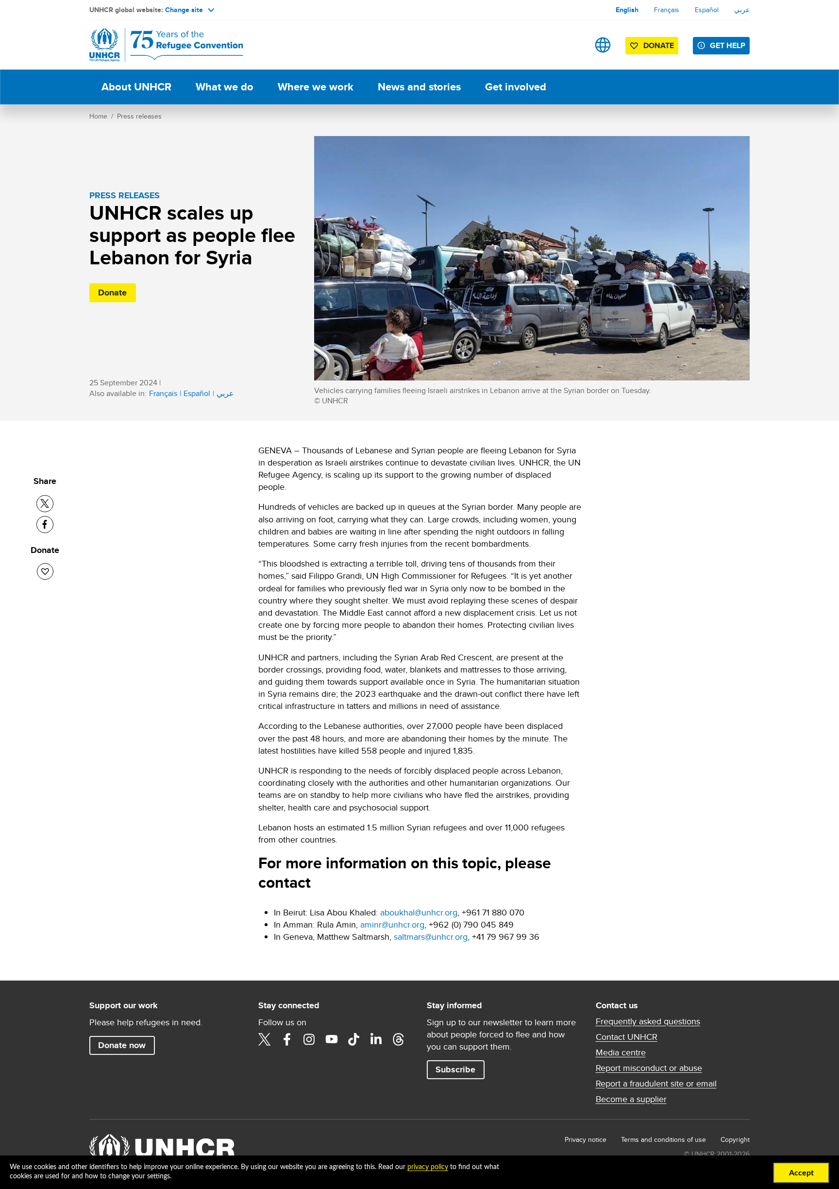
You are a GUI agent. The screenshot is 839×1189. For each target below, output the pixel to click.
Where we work (315, 87)
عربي (742, 10)
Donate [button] (658, 45)
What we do (224, 87)
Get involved (515, 87)
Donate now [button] (122, 1045)
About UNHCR (136, 87)
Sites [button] (603, 45)
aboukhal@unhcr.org (418, 912)
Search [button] (572, 45)
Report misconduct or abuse (649, 1068)
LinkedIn (376, 1039)
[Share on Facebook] (44, 524)
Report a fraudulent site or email (656, 1083)
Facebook (287, 1039)
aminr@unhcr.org (392, 924)
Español (707, 10)
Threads (398, 1039)
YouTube (331, 1039)
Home (98, 116)
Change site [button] (184, 10)
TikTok (354, 1039)
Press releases (139, 116)
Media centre (621, 1052)
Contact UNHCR (626, 1037)
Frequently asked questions (648, 1021)
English (627, 10)
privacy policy (427, 1167)
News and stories (419, 87)
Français (666, 10)
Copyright (735, 1139)
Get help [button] (727, 45)
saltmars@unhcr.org (431, 937)
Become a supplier (631, 1099)
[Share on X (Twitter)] (44, 503)
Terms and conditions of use (663, 1139)
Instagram (309, 1039)
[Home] (157, 45)
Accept (801, 1173)
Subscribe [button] (455, 1069)
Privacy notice (585, 1139)
